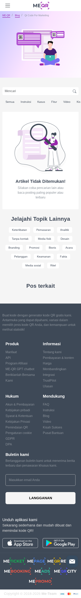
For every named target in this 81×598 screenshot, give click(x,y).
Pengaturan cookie (19, 433)
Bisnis (52, 247)
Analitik (64, 229)
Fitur (54, 101)
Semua (10, 101)
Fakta (63, 256)
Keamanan (44, 256)
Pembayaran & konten (58, 357)
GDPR (10, 438)
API (8, 357)
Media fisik (44, 238)
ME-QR (6, 15)
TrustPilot (49, 380)
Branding (14, 247)
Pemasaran (43, 229)
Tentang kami (52, 352)
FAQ (46, 404)
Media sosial (33, 265)
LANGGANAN (40, 498)
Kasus (41, 101)
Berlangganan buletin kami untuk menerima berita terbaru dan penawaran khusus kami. (40, 463)
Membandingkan (54, 369)
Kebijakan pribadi (18, 410)
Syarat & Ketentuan (19, 416)
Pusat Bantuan (53, 433)
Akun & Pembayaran (20, 404)
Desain (65, 238)
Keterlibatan (19, 229)
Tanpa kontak (20, 238)
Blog (17, 15)
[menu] (7, 5)
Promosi (34, 247)
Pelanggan (21, 256)
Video (66, 101)
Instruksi (26, 101)
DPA (9, 444)
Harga (47, 363)
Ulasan (48, 386)
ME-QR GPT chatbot (20, 369)
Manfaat (11, 352)
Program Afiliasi (17, 363)
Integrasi (49, 374)
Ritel (53, 265)
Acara (69, 247)
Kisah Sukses (52, 427)
